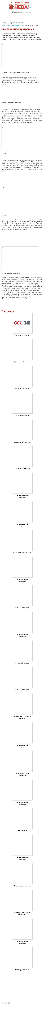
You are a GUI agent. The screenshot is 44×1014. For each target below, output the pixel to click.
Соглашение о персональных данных (31, 989)
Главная (5, 23)
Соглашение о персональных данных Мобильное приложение (31, 993)
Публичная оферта (28, 988)
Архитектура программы (10, 25)
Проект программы (17, 23)
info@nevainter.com (23, 12)
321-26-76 (22, 985)
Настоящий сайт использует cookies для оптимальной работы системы (31, 997)
